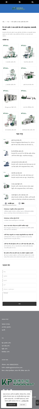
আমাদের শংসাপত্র (6, 324)
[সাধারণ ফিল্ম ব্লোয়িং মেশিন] (28, 52)
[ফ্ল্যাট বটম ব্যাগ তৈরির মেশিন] (28, 74)
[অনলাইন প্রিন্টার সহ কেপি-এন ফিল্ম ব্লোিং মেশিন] (6, 197)
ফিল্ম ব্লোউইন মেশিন (6, 343)
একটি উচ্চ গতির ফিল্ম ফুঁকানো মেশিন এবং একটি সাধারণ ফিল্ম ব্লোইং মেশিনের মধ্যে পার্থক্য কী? (19, 244)
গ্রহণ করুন (22, 405)
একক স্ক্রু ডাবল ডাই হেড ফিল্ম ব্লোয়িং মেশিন (19, 162)
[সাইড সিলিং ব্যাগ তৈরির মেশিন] (6, 175)
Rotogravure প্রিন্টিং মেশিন (10, 107)
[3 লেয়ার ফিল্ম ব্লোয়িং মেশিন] (11, 52)
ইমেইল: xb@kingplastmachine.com (12, 367)
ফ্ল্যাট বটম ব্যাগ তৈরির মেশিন (28, 84)
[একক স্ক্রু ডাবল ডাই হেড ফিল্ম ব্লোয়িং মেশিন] (6, 164)
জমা (19, 304)
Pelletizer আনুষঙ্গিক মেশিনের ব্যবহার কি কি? (14, 209)
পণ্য (8, 22)
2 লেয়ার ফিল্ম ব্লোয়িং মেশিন (10, 84)
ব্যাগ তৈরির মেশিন (6, 346)
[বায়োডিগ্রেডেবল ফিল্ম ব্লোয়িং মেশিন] (28, 120)
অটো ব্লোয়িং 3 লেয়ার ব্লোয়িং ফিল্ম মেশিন (19, 22)
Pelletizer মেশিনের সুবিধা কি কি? (11, 218)
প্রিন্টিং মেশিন (4, 349)
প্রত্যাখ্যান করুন (11, 405)
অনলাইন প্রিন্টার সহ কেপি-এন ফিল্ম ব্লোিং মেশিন (19, 195)
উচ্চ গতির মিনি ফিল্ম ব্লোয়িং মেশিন (17, 151)
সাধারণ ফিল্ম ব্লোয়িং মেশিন (28, 62)
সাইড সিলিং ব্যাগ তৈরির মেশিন (16, 173)
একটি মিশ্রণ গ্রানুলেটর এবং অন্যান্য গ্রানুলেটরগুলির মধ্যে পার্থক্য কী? (18, 234)
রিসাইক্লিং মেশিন (6, 352)
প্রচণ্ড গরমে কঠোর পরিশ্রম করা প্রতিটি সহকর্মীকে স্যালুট (16, 225)
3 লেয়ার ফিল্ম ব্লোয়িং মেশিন (10, 62)
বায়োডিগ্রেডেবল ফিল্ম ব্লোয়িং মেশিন (28, 130)
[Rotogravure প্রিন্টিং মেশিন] (11, 97)
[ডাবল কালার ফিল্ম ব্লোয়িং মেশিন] (11, 120)
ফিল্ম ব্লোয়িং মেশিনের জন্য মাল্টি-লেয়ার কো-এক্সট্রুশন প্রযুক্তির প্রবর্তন (18, 253)
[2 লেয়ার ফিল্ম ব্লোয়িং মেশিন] (11, 74)
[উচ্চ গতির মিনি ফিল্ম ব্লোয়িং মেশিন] (6, 153)
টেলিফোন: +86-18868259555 (10, 364)
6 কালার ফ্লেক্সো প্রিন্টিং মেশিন (16, 184)
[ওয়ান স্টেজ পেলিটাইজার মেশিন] (28, 97)
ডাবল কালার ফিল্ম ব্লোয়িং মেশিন (10, 130)
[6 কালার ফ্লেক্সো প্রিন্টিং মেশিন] (6, 186)
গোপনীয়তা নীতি (24, 401)
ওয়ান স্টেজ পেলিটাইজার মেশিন (28, 107)
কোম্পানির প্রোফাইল (6, 327)
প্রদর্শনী (3, 330)
